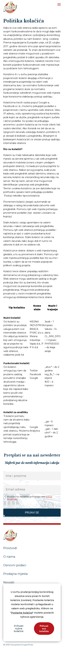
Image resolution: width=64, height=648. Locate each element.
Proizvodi (10, 548)
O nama (9, 556)
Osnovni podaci (14, 565)
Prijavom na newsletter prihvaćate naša (29, 497)
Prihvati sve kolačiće (44, 629)
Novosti (8, 582)
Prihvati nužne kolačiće (18, 628)
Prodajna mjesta (15, 574)
